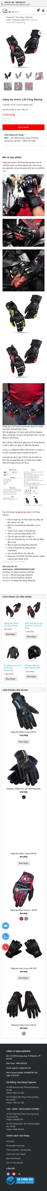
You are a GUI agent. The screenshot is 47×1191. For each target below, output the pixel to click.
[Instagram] (19, 1174)
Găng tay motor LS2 (20, 20)
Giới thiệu (10, 1141)
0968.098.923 (20, 2)
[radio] (24, 797)
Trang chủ (10, 17)
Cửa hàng (20, 17)
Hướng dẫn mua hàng (15, 1146)
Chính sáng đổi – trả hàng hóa (18, 1150)
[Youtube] (14, 1174)
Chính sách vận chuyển (16, 1154)
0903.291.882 (9, 2)
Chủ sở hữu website (14, 1163)
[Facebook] (8, 1174)
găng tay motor (24, 512)
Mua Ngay (23, 127)
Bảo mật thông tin (13, 1158)
